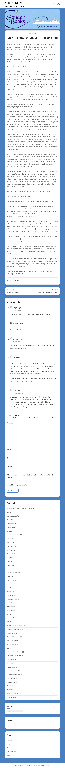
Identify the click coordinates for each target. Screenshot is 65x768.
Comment (10, 423)
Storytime (10, 663)
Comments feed (11, 752)
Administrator (28, 41)
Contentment (11, 523)
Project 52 (10, 633)
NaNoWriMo (10, 610)
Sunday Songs (11, 667)
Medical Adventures (13, 595)
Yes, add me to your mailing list (17, 485)
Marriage (9, 591)
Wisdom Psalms (11, 693)
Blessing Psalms (12, 516)
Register (9, 740)
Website (9, 466)
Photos (9, 618)
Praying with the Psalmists (15, 625)
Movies (9, 603)
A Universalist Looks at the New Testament (20, 508)
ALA (8, 512)
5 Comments (37, 41)
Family (9, 539)
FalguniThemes (46, 765)
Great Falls (10, 554)
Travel (9, 686)
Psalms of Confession (13, 637)
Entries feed (10, 748)
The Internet (11, 678)
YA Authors (10, 697)
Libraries (9, 584)
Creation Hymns (11, 527)
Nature (9, 614)
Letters (9, 576)
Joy (8, 561)
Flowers (9, 542)
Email (9, 458)
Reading (9, 648)
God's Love (10, 550)
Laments (9, 569)
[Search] (59, 4)
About (9, 726)
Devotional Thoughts (13, 535)
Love (8, 588)
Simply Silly (10, 659)
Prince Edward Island (13, 629)
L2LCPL (9, 565)
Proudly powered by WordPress (23, 765)
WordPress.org (11, 755)
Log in (8, 744)
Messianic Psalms (12, 599)
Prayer (9, 622)
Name (9, 449)
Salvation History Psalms (14, 652)
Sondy (15, 391)
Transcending (11, 682)
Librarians (10, 580)
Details (9, 531)
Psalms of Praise (12, 641)
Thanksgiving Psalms (13, 674)
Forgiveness (10, 546)
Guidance (9, 557)
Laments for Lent (12, 573)
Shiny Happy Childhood (15, 280)
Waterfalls (10, 690)
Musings (9, 607)
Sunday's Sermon (12, 671)
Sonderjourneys (13, 2)
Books (8, 520)
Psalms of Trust (11, 644)
